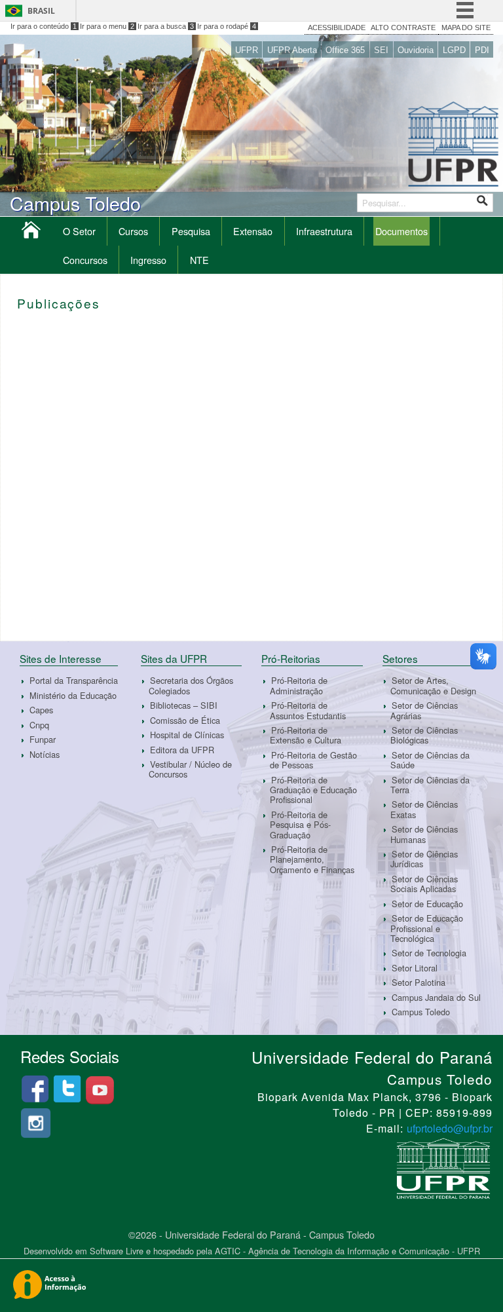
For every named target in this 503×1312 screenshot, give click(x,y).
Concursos (85, 260)
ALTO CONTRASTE (403, 27)
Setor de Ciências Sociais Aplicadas (424, 883)
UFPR (246, 50)
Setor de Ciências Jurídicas (424, 859)
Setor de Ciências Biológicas (424, 735)
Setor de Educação (427, 903)
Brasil (41, 10)
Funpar (42, 739)
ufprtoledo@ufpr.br (450, 1128)
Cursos (133, 231)
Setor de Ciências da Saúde (430, 760)
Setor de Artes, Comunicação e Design (433, 685)
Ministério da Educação (73, 695)
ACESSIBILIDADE (336, 27)
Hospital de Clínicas (187, 734)
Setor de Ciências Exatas (424, 809)
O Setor (79, 231)
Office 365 (345, 50)
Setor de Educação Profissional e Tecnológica (426, 928)
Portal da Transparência (73, 680)
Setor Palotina (418, 982)
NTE (199, 260)
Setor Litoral (415, 968)
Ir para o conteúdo (43, 26)
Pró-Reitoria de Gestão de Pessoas (313, 760)
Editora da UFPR (182, 749)
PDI (482, 50)
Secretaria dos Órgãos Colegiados (191, 685)
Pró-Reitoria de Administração (298, 685)
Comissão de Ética (185, 720)
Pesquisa (191, 231)
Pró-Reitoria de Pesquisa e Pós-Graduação (300, 824)
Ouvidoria (416, 50)
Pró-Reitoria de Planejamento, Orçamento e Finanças (312, 859)
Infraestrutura (324, 231)
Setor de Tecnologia (429, 953)
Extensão (252, 231)
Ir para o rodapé (226, 26)
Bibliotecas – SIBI (183, 705)
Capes (41, 709)
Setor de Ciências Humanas (424, 834)
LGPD (454, 50)
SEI (381, 50)
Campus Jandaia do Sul (436, 997)
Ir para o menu (107, 26)
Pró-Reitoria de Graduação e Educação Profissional (313, 790)
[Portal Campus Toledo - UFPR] (31, 233)
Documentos (401, 231)
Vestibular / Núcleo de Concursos (190, 769)
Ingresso (148, 260)
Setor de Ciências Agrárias (424, 710)
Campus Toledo (421, 1011)
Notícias (44, 754)
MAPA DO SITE (466, 27)
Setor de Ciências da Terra (430, 785)
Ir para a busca (166, 26)
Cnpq (39, 725)
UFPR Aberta (292, 50)
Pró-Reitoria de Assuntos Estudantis (308, 710)
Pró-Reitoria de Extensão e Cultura (305, 735)
